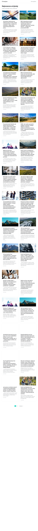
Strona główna (33, 1)
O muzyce (4, 1)
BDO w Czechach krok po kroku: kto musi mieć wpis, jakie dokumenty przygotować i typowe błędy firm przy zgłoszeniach (28, 75)
